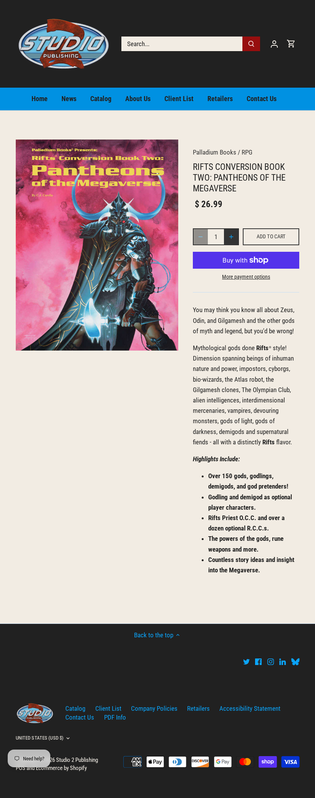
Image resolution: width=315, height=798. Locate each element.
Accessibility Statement (249, 708)
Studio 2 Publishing (77, 759)
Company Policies (154, 708)
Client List (108, 708)
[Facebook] (258, 661)
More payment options (246, 277)
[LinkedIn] (282, 661)
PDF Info (115, 717)
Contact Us (79, 717)
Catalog (75, 708)
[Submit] (251, 44)
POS (20, 768)
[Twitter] (246, 661)
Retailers (198, 708)
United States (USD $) (40, 738)
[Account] (274, 43)
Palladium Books (214, 152)
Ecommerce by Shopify (61, 768)
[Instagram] (270, 661)
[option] (97, 245)
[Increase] (231, 237)
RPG (247, 152)
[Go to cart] (291, 43)
